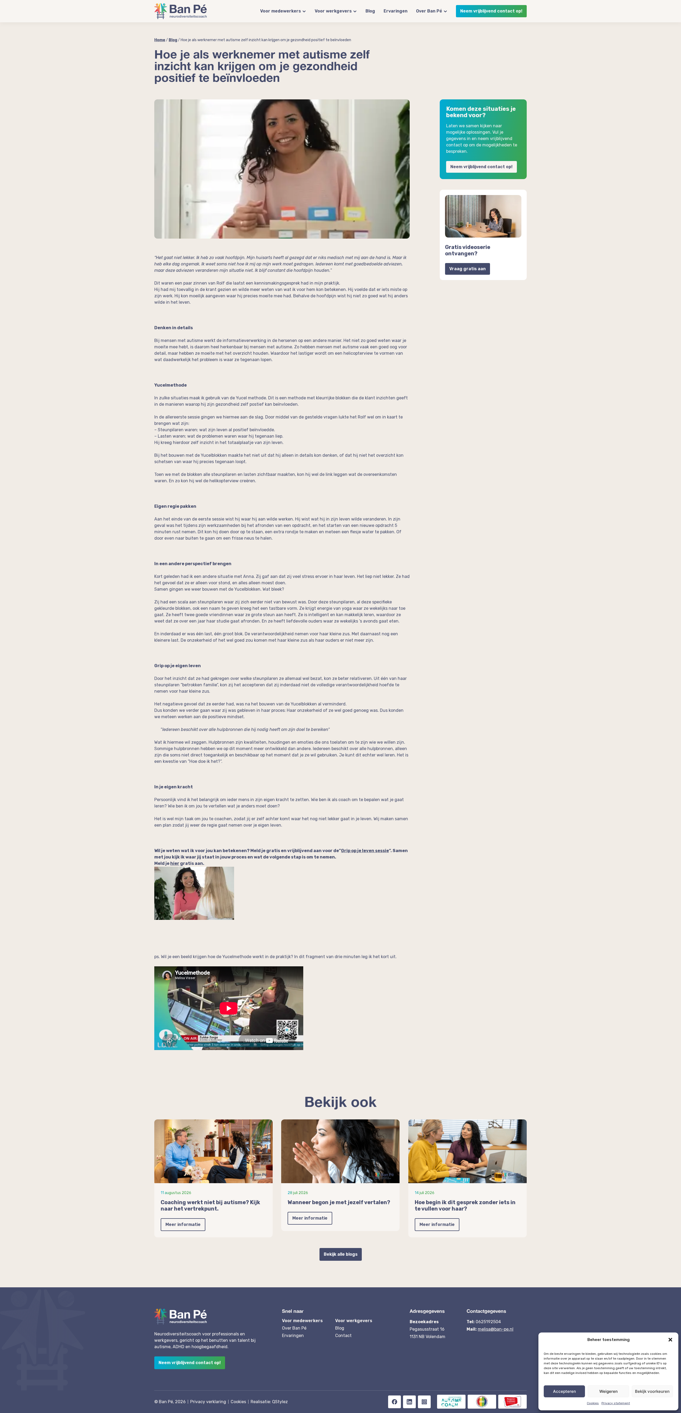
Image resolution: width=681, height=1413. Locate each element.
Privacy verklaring (208, 1401)
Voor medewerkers (280, 11)
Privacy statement (615, 1403)
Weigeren (608, 1391)
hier (174, 863)
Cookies (593, 1403)
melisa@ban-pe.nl (495, 1329)
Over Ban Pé (429, 11)
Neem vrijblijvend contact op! (491, 11)
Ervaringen (396, 11)
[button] (670, 1339)
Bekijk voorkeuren (652, 1391)
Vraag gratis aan (467, 268)
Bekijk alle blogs (341, 1254)
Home (159, 40)
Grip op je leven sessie (365, 850)
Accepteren (564, 1391)
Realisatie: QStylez (269, 1401)
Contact (343, 1335)
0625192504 (488, 1321)
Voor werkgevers (333, 11)
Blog (370, 11)
